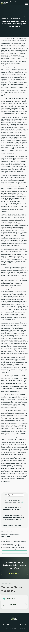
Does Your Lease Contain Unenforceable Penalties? (12, 501)
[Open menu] (26, 4)
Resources (8, 17)
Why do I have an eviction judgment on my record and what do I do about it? (13, 518)
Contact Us (23, 624)
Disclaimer (15, 624)
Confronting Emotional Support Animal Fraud (12, 509)
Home (2, 17)
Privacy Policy (6, 624)
